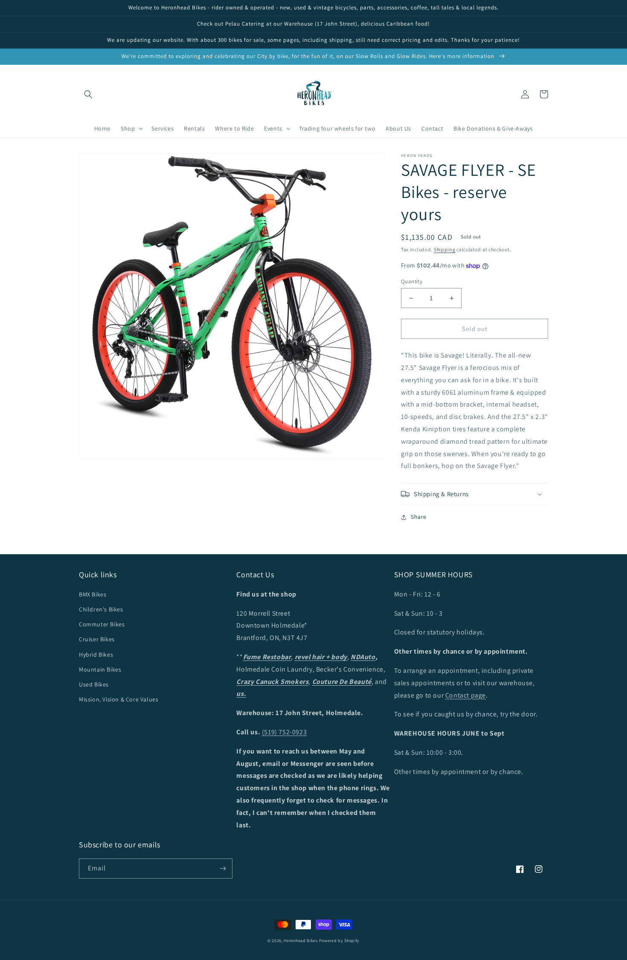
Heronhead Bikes (301, 940)
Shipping (445, 249)
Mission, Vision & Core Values (118, 699)
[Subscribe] (222, 868)
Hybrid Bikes (96, 654)
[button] (88, 94)
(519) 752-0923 (284, 731)
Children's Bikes (101, 609)
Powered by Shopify (339, 940)
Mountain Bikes (100, 669)
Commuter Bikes (102, 624)
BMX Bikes (92, 594)
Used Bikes (94, 684)
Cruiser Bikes (97, 639)
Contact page (465, 695)
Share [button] (419, 517)
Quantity (411, 281)
